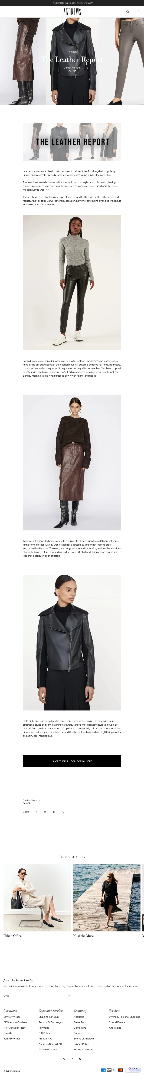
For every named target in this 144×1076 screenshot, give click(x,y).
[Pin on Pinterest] (54, 812)
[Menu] (8, 11)
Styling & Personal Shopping (124, 1016)
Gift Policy (44, 1033)
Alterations (115, 1027)
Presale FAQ (45, 1038)
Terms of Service (83, 1049)
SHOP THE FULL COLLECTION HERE (72, 761)
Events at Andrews (84, 1038)
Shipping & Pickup (49, 1016)
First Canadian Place (15, 1027)
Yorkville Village (12, 1038)
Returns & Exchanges (51, 1022)
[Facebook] (72, 1059)
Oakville (8, 1033)
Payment (44, 1027)
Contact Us (80, 1027)
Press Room (80, 1022)
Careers (78, 1033)
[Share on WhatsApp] (63, 812)
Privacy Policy (81, 1044)
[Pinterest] (80, 1059)
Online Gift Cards (48, 1049)
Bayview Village (12, 1016)
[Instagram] (64, 1059)
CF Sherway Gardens (15, 1022)
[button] (127, 11)
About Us (79, 1016)
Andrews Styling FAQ (50, 1044)
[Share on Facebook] (36, 812)
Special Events (117, 1022)
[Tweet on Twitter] (45, 812)
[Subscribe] (65, 996)
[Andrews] (72, 12)
